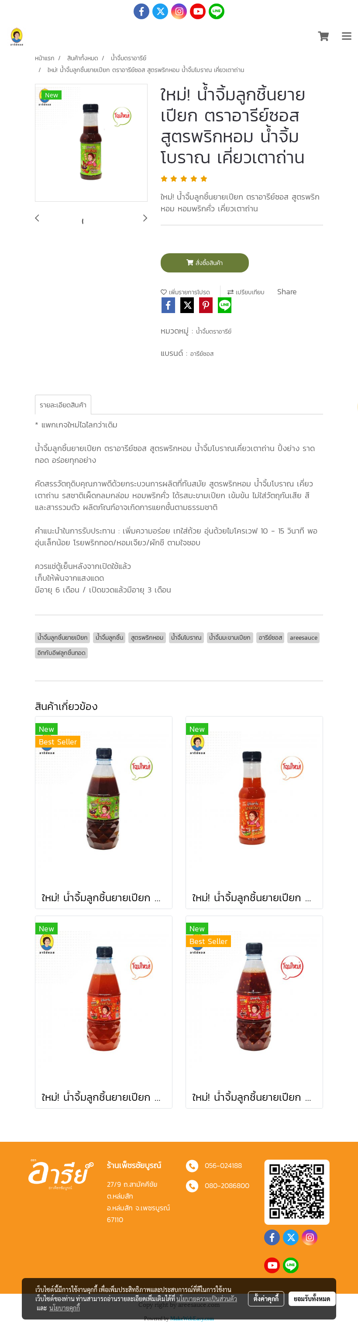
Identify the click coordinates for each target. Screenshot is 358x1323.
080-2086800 (227, 1185)
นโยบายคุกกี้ (64, 1308)
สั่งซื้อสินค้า (208, 263)
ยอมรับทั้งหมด (312, 1298)
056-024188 (223, 1165)
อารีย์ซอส (201, 353)
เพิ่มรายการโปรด (188, 292)
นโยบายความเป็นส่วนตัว (206, 1298)
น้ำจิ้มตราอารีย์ (213, 331)
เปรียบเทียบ (249, 292)
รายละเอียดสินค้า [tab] (63, 405)
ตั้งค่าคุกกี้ (266, 1298)
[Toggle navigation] (346, 36)
